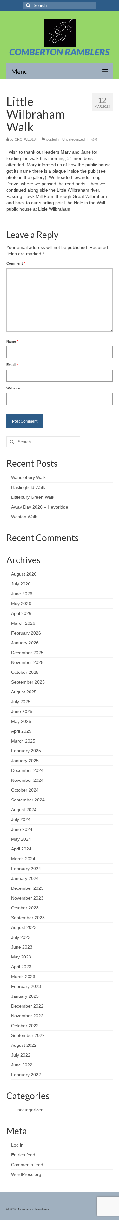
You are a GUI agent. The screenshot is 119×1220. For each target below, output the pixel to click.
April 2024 (21, 848)
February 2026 (26, 632)
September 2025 (28, 682)
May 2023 (21, 956)
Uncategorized (73, 139)
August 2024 (23, 809)
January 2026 (25, 642)
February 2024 (26, 868)
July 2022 (20, 1055)
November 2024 (27, 780)
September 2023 (28, 917)
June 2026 (21, 593)
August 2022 (23, 1045)
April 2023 (21, 966)
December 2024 (27, 770)
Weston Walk (24, 516)
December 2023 (27, 888)
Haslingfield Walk (28, 487)
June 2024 (21, 829)
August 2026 (23, 574)
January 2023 (25, 996)
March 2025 (23, 740)
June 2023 (21, 947)
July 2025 (20, 701)
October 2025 (25, 672)
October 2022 (25, 1025)
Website (13, 388)
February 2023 (26, 986)
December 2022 (27, 1005)
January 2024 (25, 878)
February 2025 (26, 750)
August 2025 (23, 691)
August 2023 (23, 927)
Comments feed (27, 1164)
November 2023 (27, 898)
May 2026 (21, 603)
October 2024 (25, 790)
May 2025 (21, 721)
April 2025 (21, 731)
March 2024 (23, 858)
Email (12, 365)
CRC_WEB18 (25, 139)
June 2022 (21, 1064)
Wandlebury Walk (28, 477)
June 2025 (21, 711)
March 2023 (23, 976)
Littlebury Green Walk (32, 497)
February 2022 (26, 1074)
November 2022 (27, 1015)
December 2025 (27, 652)
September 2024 (28, 799)
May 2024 (21, 839)
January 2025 (25, 760)
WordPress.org (26, 1174)
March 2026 (23, 623)
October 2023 (25, 907)
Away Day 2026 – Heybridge (39, 506)
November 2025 (27, 662)
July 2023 (20, 937)
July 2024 (20, 819)
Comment (15, 263)
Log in (17, 1144)
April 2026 (21, 613)
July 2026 (20, 583)
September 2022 (28, 1035)
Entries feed (23, 1154)
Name (12, 341)
